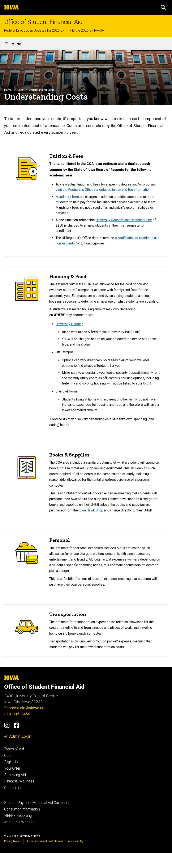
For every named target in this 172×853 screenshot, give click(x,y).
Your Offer (12, 768)
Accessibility (75, 841)
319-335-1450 (17, 714)
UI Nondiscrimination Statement (45, 841)
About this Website (19, 822)
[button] (163, 7)
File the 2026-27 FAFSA (87, 30)
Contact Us (13, 788)
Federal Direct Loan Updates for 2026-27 (34, 30)
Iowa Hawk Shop (91, 510)
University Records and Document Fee (124, 220)
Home (8, 89)
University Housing (69, 324)
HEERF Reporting (18, 815)
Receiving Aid (15, 775)
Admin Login (20, 736)
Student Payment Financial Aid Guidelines (37, 803)
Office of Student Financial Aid (43, 22)
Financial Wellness (19, 781)
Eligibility (11, 762)
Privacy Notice (12, 841)
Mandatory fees (67, 197)
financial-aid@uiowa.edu (25, 707)
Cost (20, 89)
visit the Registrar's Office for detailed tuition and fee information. (103, 190)
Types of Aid (14, 749)
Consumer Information (22, 809)
